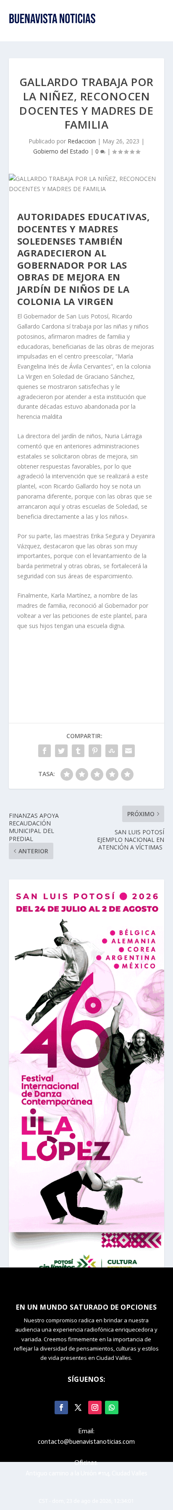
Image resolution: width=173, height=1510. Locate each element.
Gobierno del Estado (61, 151)
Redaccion (82, 141)
